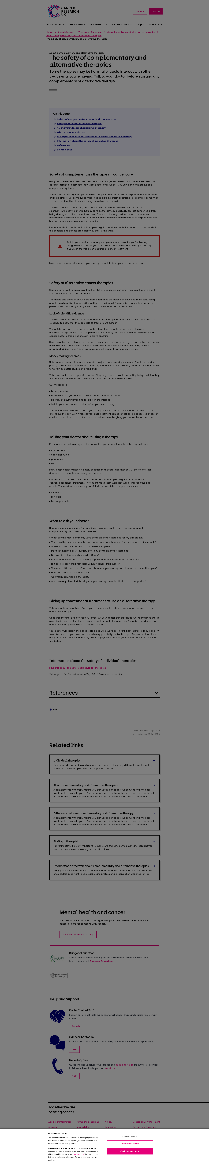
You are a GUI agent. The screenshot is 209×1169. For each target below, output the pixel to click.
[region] (104, 1148)
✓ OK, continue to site (129, 1151)
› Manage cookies (129, 1136)
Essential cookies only (130, 1144)
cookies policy (78, 1154)
